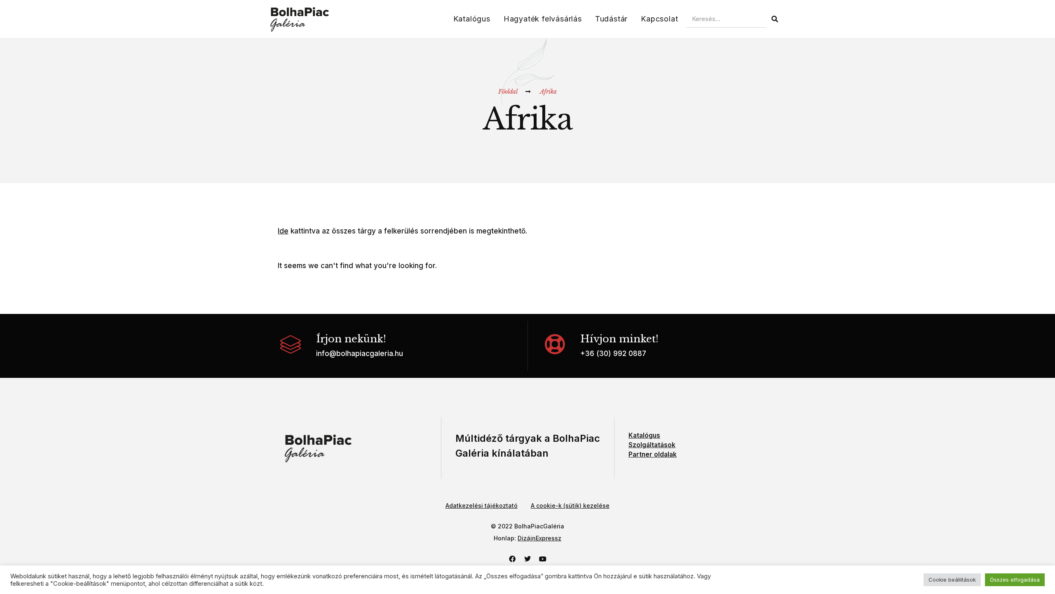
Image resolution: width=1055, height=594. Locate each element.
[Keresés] (774, 19)
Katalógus (471, 18)
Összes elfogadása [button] (1015, 579)
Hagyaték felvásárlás (543, 18)
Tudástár (611, 18)
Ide (283, 231)
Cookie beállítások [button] (952, 579)
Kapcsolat (659, 18)
